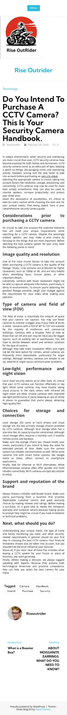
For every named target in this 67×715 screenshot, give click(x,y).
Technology (10, 89)
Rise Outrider (34, 70)
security (45, 591)
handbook (42, 586)
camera (24, 586)
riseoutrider (13, 144)
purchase (27, 591)
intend (11, 591)
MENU (33, 8)
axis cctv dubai (49, 176)
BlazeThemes (43, 709)
